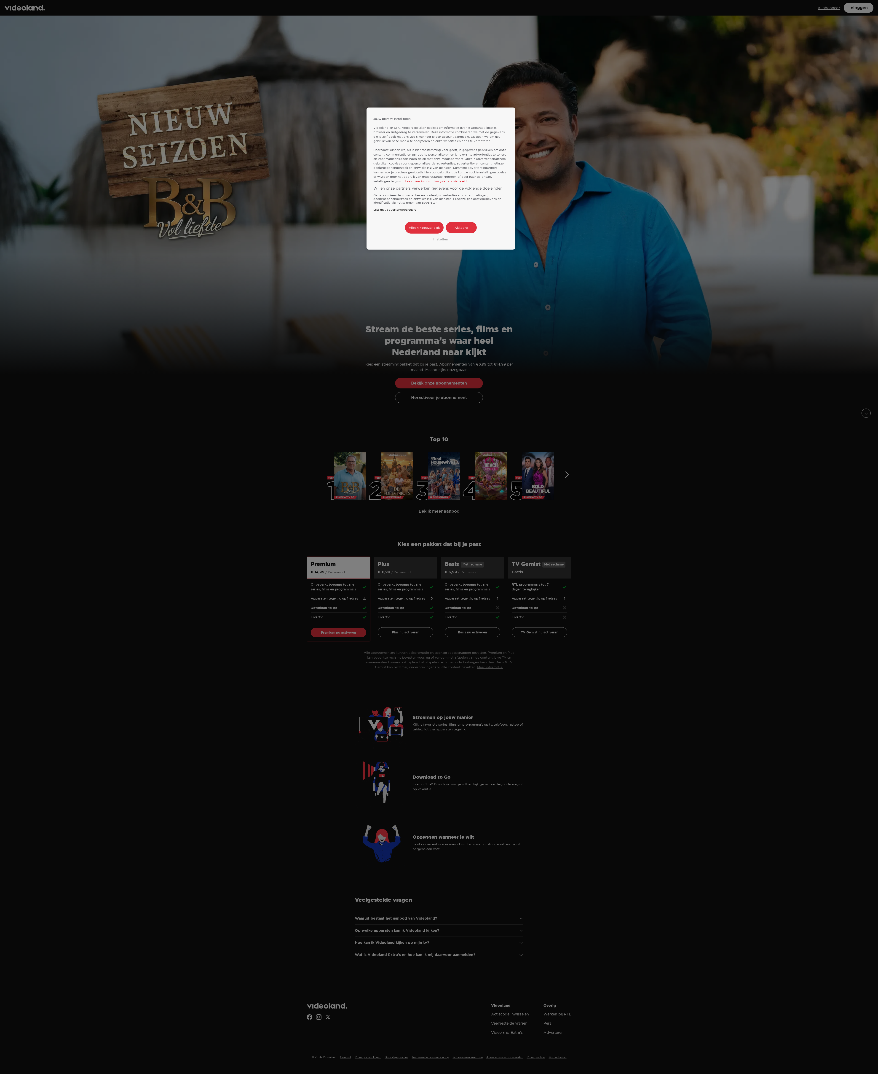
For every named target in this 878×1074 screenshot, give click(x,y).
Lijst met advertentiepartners (394, 209)
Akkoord (461, 227)
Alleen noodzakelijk (424, 227)
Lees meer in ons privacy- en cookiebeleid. (436, 181)
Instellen (440, 239)
